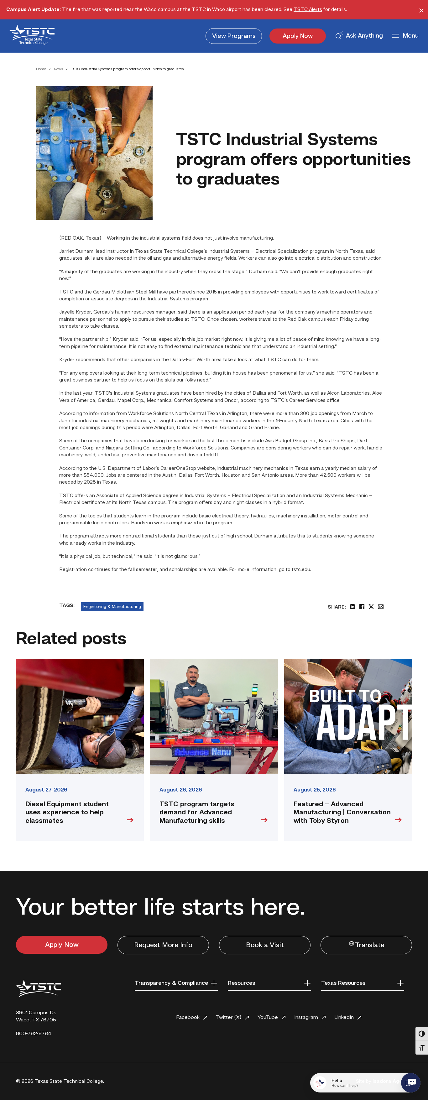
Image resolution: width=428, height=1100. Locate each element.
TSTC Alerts (308, 9)
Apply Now (298, 36)
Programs (234, 36)
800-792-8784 (33, 1033)
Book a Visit (265, 945)
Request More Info (163, 945)
